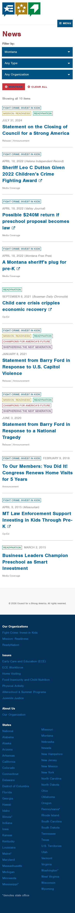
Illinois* (7, 817)
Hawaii (6, 805)
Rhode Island (50, 815)
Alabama (8, 737)
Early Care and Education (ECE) (24, 661)
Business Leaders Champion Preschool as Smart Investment (35, 561)
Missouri (47, 729)
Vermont (46, 858)
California (8, 762)
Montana (14, 86)
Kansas (7, 835)
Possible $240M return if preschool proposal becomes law (35, 221)
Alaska (6, 743)
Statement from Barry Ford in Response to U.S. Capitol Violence (36, 366)
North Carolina (51, 778)
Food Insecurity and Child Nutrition (26, 680)
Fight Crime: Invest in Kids (21, 108)
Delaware (8, 780)
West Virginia (50, 877)
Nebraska (47, 742)
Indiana (7, 823)
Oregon (46, 803)
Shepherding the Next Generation (27, 347)
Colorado (8, 768)
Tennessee (48, 834)
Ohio (44, 791)
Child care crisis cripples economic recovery (31, 306)
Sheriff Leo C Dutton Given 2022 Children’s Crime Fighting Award (33, 173)
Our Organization (14, 715)
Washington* (49, 870)
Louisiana (8, 847)
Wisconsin (48, 883)
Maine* (7, 854)
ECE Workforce (12, 667)
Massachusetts (12, 866)
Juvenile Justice (13, 698)
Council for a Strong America (21, 9)
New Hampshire (51, 754)
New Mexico (49, 766)
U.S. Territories (51, 846)
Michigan (8, 872)
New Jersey (49, 760)
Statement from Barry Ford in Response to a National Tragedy (36, 430)
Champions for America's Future (26, 341)
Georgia (7, 798)
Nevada (46, 748)
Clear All (39, 86)
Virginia (46, 864)
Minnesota (9, 878)
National (7, 731)
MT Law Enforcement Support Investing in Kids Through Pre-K (37, 519)
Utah (44, 852)
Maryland (8, 860)
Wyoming (47, 889)
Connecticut (10, 774)
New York (47, 772)
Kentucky (8, 841)
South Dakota (50, 828)
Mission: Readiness (16, 113)
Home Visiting (11, 674)
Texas (45, 840)
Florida (7, 792)
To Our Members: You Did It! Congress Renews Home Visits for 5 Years (37, 472)
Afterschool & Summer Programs (24, 692)
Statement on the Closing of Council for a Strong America (35, 130)
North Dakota (50, 785)
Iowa (5, 829)
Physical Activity (13, 686)
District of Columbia (15, 786)
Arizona (7, 749)
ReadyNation (43, 113)
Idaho (6, 811)
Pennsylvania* (50, 809)
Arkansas (8, 756)
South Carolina (51, 821)
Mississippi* (10, 884)
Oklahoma (48, 797)
